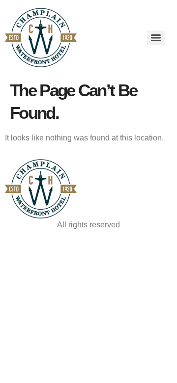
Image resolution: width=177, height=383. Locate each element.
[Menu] (156, 37)
